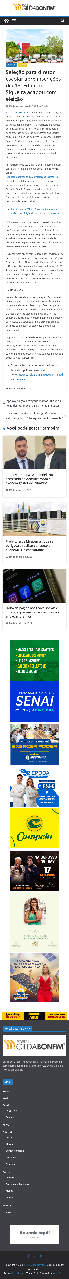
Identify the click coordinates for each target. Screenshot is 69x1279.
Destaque (11, 64)
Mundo (10, 1144)
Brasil (9, 1137)
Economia (11, 1157)
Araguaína (11, 1110)
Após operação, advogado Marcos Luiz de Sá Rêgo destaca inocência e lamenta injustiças (33, 403)
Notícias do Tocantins (18, 112)
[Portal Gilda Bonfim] (6, 21)
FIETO (6, 1125)
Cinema (10, 1177)
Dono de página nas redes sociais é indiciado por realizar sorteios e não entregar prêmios (32, 612)
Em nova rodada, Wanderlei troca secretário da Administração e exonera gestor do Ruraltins (30, 478)
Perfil (5, 1098)
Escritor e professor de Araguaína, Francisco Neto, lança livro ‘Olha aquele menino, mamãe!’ (34, 416)
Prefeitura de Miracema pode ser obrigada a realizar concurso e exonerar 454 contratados (30, 545)
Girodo (45, 106)
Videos (9, 1197)
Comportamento (15, 1150)
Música (9, 1190)
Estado (22, 64)
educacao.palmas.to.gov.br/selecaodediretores (32, 176)
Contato (7, 1212)
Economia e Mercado (17, 1184)
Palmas (10, 1117)
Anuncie (7, 1205)
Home (6, 1091)
